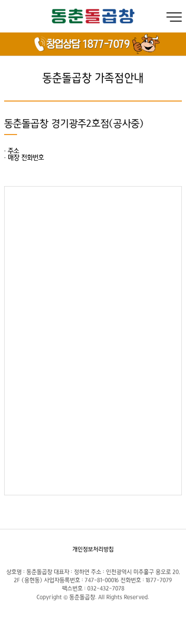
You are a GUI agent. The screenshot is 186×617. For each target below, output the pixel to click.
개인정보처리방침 (93, 549)
